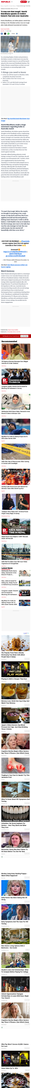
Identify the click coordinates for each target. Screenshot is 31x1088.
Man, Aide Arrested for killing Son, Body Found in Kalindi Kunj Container (10, 583)
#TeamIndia (25, 241)
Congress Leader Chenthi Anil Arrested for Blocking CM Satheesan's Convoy (14, 387)
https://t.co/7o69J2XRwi (11, 252)
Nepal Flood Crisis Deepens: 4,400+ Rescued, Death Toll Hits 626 (15, 537)
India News (4, 365)
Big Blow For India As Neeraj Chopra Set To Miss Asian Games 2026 (15, 437)
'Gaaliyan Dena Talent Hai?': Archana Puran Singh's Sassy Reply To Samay (15, 512)
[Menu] (29, 2)
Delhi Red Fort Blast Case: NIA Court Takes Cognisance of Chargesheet (14, 563)
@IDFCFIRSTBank (15, 254)
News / (2, 6)
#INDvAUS (22, 252)
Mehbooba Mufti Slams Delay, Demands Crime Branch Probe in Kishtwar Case (16, 412)
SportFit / (6, 6)
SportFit (2, 31)
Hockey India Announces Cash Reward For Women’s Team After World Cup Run (15, 487)
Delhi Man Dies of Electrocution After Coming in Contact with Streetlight (15, 462)
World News (4, 541)
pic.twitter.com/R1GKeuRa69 (15, 256)
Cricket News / (12, 6)
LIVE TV (24, 2)
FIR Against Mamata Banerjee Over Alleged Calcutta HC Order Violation (15, 362)
